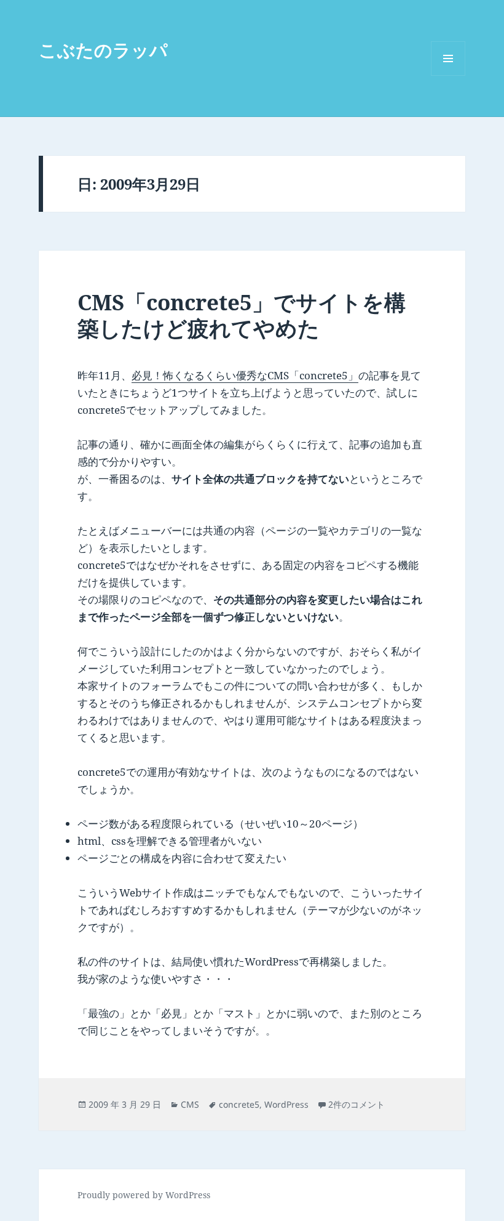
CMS (190, 1104)
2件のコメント (356, 1104)
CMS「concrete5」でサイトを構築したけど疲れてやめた (241, 315)
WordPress (286, 1104)
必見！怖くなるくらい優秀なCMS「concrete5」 (245, 375)
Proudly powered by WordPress (143, 1195)
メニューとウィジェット (448, 75)
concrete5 (239, 1104)
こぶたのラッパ (103, 50)
